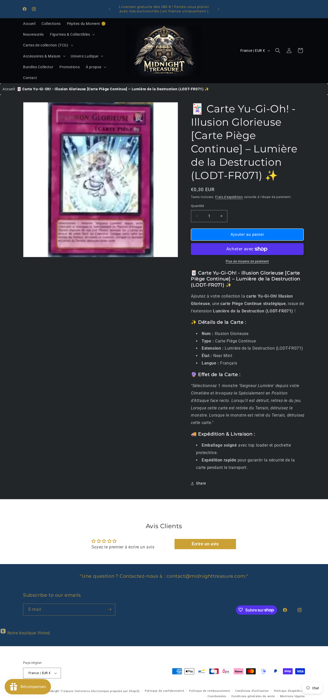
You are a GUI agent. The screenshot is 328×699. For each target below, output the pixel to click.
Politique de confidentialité (164, 691)
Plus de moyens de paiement (247, 261)
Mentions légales (292, 696)
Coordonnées (217, 696)
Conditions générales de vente (253, 696)
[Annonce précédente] (109, 9)
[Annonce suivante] (218, 9)
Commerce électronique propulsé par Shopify (107, 691)
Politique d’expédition (289, 691)
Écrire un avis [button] (205, 544)
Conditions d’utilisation (252, 691)
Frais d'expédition (229, 197)
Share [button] (201, 483)
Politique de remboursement (209, 691)
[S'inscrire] (109, 609)
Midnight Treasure (61, 691)
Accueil (9, 89)
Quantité (197, 206)
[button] (72, 34)
